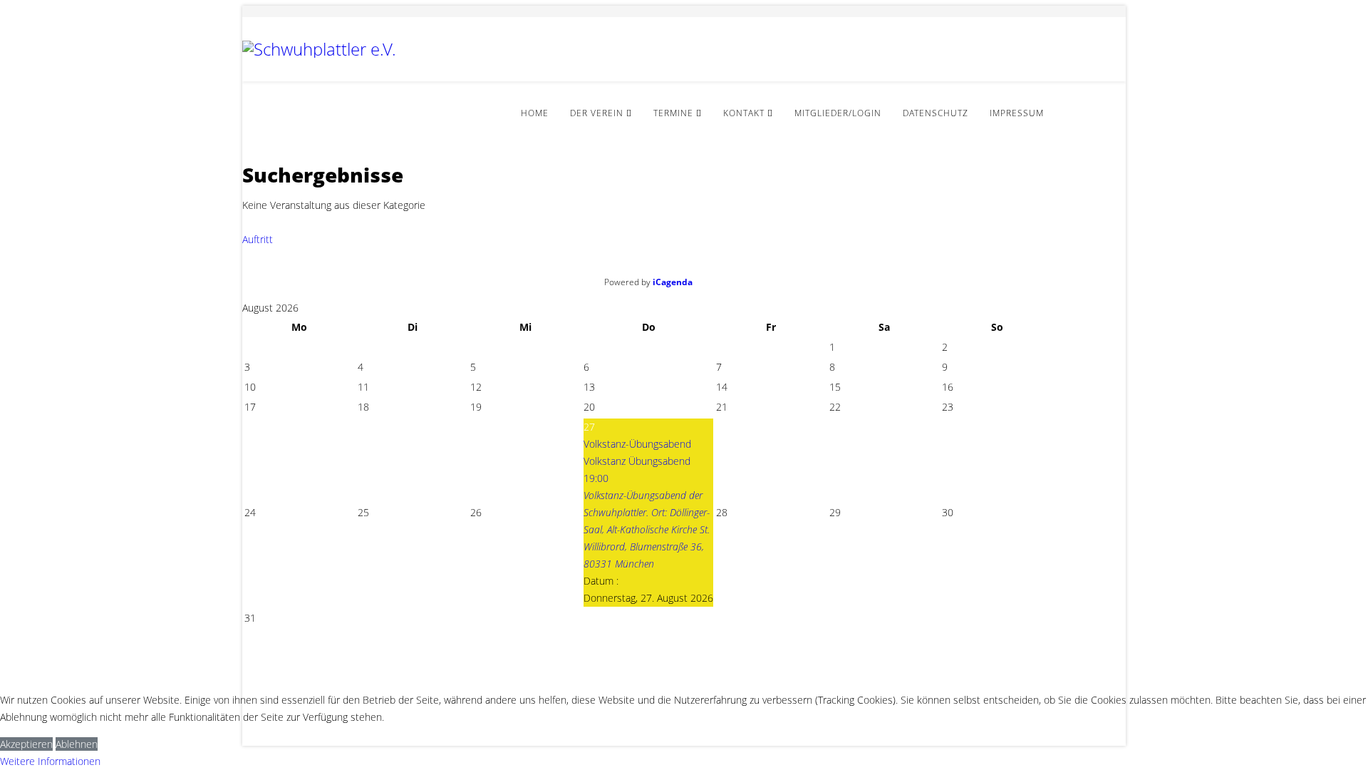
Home (535, 113)
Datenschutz (935, 113)
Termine (673, 113)
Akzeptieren (26, 744)
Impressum (1017, 113)
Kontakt (744, 113)
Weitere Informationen (50, 761)
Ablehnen (77, 744)
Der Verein (596, 113)
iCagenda (673, 282)
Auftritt (260, 239)
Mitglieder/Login (837, 113)
